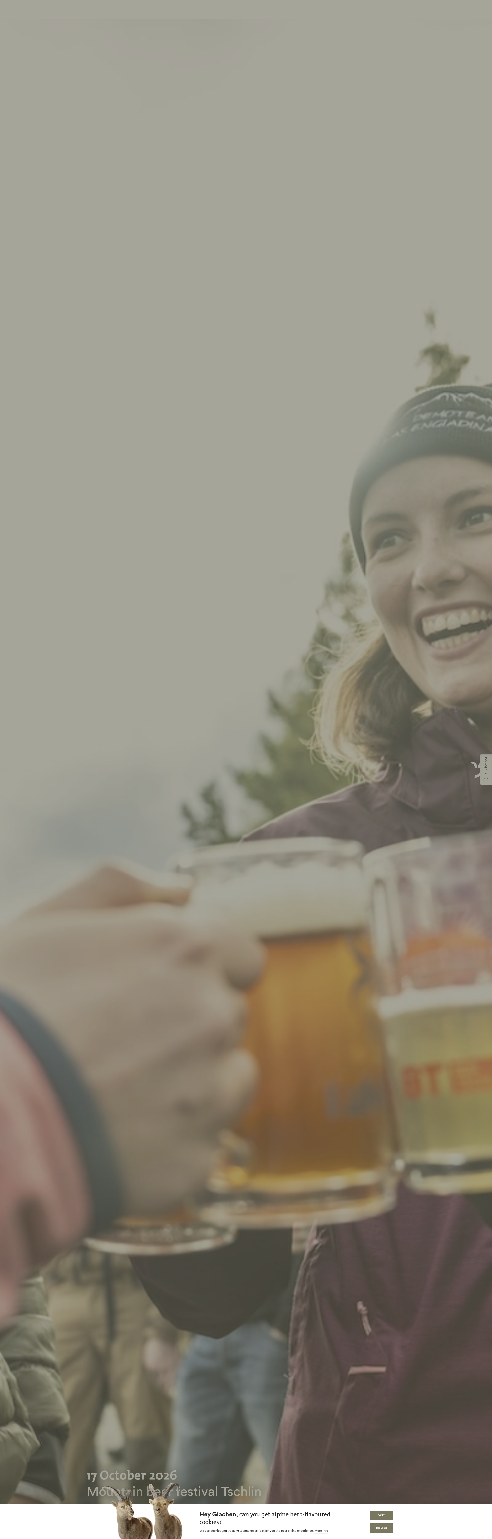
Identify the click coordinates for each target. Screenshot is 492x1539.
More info (321, 1530)
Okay (381, 1515)
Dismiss (381, 1528)
